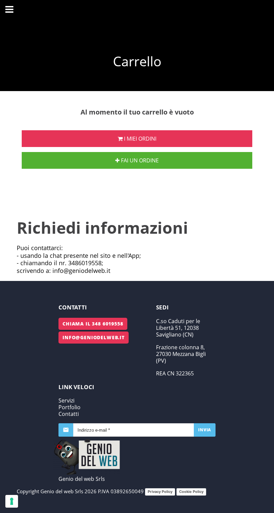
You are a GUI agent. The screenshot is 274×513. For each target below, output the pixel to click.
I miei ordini (139, 138)
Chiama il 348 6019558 (92, 323)
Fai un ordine (139, 160)
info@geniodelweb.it (93, 337)
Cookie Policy (191, 491)
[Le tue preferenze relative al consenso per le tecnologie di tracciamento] (11, 501)
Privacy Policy (160, 491)
